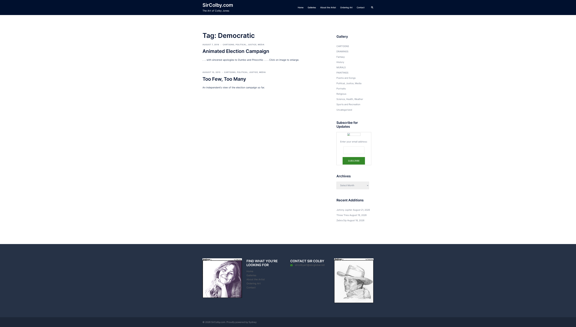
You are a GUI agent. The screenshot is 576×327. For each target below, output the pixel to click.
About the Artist (328, 7)
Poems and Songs (346, 77)
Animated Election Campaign (235, 51)
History (340, 62)
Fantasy (340, 56)
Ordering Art (346, 7)
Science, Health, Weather (349, 99)
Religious (341, 93)
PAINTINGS (342, 72)
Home (300, 7)
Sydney (252, 322)
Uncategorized (344, 109)
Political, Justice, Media (250, 44)
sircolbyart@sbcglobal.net (310, 264)
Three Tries (342, 215)
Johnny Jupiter (344, 209)
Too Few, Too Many (224, 79)
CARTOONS (228, 44)
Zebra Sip (341, 220)
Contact (360, 7)
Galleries (312, 7)
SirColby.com (217, 5)
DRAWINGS (342, 51)
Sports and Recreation (348, 104)
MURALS (341, 67)
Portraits (341, 88)
